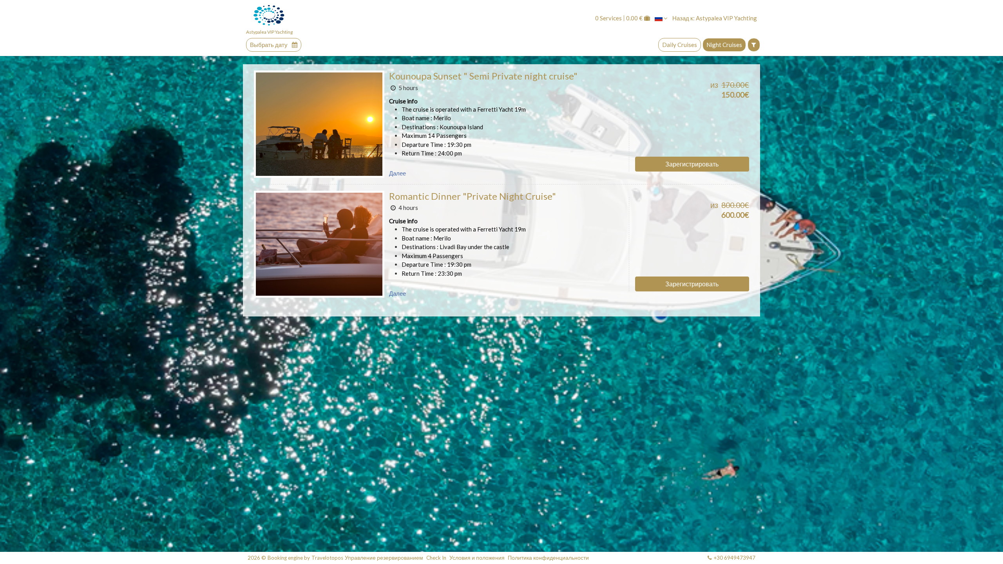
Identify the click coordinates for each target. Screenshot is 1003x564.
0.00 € (634, 18)
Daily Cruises (679, 44)
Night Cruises (724, 44)
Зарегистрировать (692, 164)
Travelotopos (327, 558)
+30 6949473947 (734, 558)
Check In (436, 558)
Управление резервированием (384, 558)
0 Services (608, 18)
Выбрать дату (269, 45)
